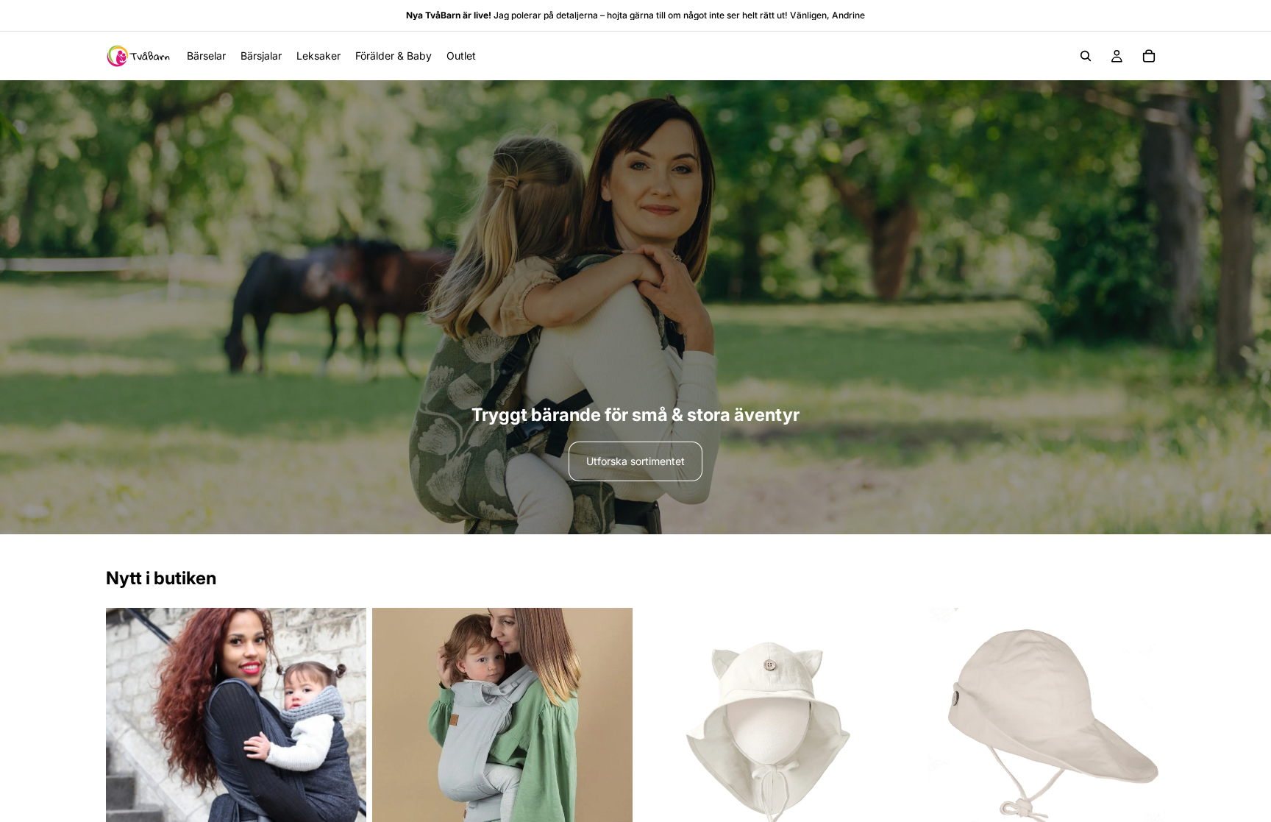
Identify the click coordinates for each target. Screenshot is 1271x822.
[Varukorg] (1149, 56)
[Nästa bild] (344, 738)
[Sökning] (1085, 56)
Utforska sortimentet (635, 461)
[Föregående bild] (128, 738)
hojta (617, 15)
